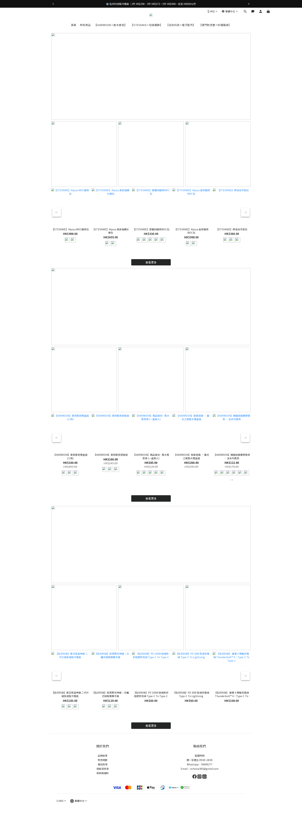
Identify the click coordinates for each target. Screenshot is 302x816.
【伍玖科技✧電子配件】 (181, 25)
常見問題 (102, 760)
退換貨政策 (102, 768)
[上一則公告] (53, 3)
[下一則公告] (248, 3)
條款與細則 (102, 773)
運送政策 (102, 764)
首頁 (73, 25)
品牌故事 (102, 755)
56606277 (206, 764)
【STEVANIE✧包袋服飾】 (147, 25)
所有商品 (85, 25)
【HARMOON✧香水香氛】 (110, 25)
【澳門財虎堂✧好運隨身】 (215, 25)
